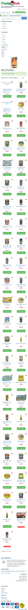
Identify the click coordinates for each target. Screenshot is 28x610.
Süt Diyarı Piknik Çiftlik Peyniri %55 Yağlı (7, 442)
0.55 (3, 53)
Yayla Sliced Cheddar (21, 382)
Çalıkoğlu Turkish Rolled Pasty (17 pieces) (7, 110)
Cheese (5, 23)
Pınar (4, 41)
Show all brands (4, 45)
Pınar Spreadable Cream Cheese (7, 169)
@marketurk (23, 571)
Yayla (4, 39)
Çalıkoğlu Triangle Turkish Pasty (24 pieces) (7, 91)
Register (24, 9)
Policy (2, 591)
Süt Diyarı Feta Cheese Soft (21, 188)
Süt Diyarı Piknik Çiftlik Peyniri (21, 169)
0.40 (3, 56)
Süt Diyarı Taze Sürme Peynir (21, 403)
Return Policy (4, 592)
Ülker (4, 37)
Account (19, 9)
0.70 (3, 50)
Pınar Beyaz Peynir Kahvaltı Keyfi (7, 364)
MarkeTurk (10, 3)
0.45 (3, 54)
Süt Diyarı (5, 44)
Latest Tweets (5, 569)
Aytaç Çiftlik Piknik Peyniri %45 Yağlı (7, 247)
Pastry (5, 26)
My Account (4, 597)
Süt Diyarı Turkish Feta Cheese (7, 208)
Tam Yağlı (4, 49)
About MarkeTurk (6, 558)
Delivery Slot (13, 12)
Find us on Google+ (5, 573)
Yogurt (5, 28)
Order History (4, 598)
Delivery (3, 589)
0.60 (3, 52)
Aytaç (4, 35)
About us (3, 588)
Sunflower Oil (7, 519)
